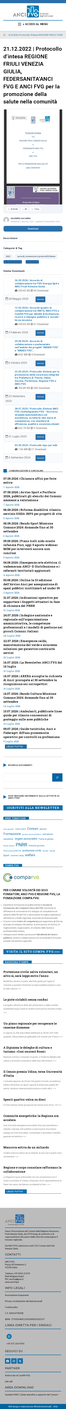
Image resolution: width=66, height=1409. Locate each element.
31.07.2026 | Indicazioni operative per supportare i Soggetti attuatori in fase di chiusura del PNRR (31, 601)
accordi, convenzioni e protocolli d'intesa (36, 256)
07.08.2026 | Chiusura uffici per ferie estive (30, 480)
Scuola (45, 851)
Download (33, 228)
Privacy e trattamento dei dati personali (23, 1301)
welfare (30, 855)
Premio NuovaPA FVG (12, 851)
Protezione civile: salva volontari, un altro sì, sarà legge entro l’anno (30, 974)
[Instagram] (14, 1361)
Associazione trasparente (17, 1295)
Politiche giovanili (36, 846)
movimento (14, 262)
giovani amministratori (31, 834)
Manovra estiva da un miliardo (26, 1147)
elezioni (43, 829)
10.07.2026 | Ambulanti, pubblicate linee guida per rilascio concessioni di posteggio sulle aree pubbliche (32, 715)
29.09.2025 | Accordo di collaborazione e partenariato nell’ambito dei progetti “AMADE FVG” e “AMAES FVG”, (36, 346)
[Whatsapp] (9, 1336)
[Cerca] (57, 777)
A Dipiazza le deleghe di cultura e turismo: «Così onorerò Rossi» (27, 1049)
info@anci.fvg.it (16, 1276)
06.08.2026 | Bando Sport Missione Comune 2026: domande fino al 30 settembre (28, 527)
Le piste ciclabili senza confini (25, 999)
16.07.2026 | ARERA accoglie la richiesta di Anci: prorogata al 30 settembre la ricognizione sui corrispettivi (32, 680)
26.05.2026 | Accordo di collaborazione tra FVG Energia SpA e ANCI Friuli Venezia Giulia (37, 283)
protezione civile (31, 850)
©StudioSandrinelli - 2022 (46, 1406)
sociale (52, 851)
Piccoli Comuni (8, 846)
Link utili (8, 1381)
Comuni (32, 829)
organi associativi (26, 838)
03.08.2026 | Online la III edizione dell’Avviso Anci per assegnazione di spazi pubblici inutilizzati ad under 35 (31, 584)
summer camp (17, 855)
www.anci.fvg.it (12, 1282)
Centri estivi (20, 829)
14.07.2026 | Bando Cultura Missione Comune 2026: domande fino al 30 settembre (29, 697)
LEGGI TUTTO (15, 746)
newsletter (8, 839)
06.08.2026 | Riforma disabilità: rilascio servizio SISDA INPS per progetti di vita (32, 512)
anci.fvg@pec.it (16, 1279)
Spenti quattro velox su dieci (24, 1099)
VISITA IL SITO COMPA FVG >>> (33, 951)
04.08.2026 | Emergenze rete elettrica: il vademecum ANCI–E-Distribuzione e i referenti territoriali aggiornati (32, 566)
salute (33, 262)
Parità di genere (46, 839)
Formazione (12, 834)
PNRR (21, 844)
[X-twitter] (20, 1361)
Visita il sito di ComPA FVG (17, 1375)
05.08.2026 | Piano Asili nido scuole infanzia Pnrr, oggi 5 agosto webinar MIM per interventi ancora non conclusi (30, 547)
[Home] (4, 34)
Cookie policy (11, 1307)
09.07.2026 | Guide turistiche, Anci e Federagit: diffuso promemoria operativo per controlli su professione (31, 733)
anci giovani (8, 829)
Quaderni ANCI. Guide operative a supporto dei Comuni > (32, 1394)
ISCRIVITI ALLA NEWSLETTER (33, 808)
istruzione (48, 834)
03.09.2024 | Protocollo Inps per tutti (36, 445)
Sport (6, 855)
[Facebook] (7, 1361)
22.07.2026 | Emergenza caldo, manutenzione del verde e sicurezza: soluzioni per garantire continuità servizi (30, 647)
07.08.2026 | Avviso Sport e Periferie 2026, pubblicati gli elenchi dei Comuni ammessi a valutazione (32, 496)
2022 (8, 256)
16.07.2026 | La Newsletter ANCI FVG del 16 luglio (32, 664)
